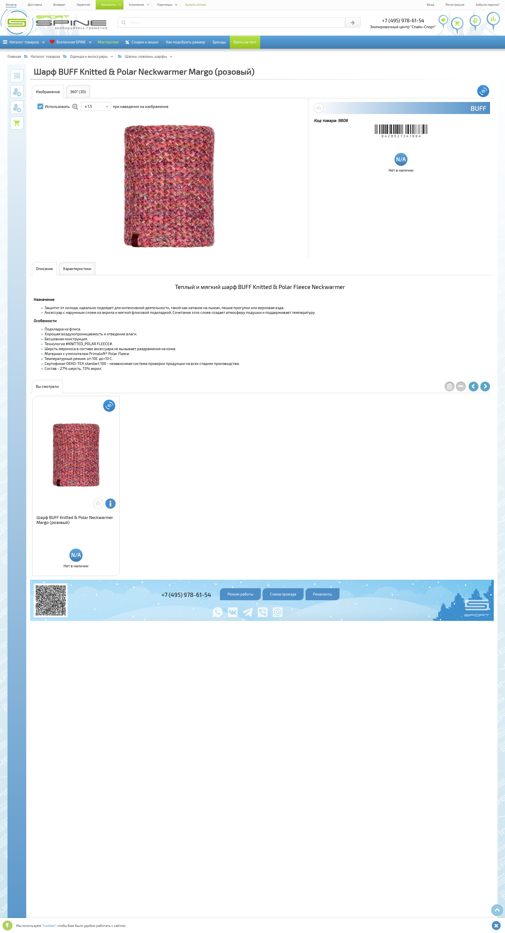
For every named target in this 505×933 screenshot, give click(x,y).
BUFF (478, 108)
